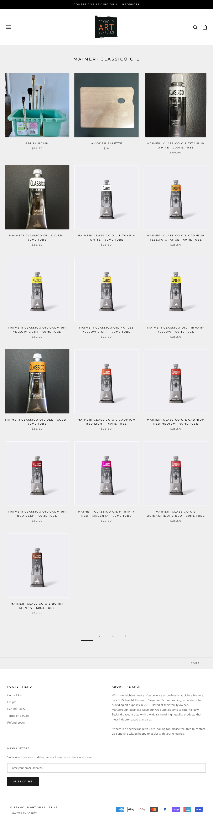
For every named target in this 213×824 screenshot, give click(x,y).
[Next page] (125, 636)
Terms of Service (18, 716)
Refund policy (16, 723)
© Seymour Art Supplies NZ (34, 807)
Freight (11, 702)
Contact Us (14, 695)
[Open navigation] (8, 27)
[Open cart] (205, 27)
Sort (196, 663)
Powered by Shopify (23, 813)
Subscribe (23, 781)
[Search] (195, 27)
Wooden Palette (107, 143)
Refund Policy (16, 709)
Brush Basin (37, 143)
